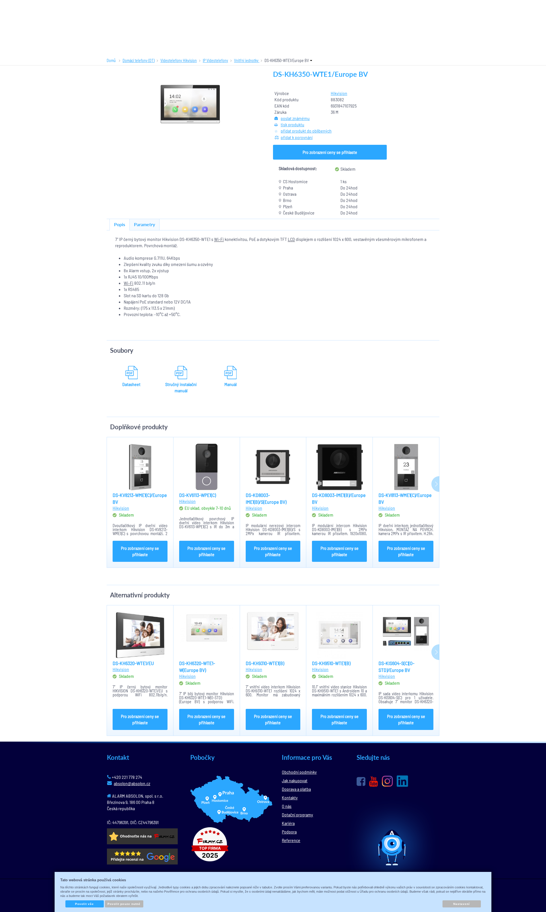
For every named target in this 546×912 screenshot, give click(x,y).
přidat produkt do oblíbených (306, 130)
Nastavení (461, 903)
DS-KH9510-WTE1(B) (331, 663)
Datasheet (131, 384)
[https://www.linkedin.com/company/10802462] (402, 781)
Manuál (230, 384)
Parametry (144, 224)
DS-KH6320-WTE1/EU (133, 663)
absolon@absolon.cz (132, 783)
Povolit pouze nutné (123, 903)
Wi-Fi (219, 239)
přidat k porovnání (297, 137)
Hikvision (339, 93)
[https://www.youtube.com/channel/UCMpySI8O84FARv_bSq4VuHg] (373, 781)
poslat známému (295, 118)
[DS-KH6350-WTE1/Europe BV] (190, 104)
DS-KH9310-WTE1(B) (265, 663)
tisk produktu (292, 124)
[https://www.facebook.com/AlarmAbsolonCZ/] (361, 781)
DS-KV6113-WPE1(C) (197, 495)
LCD (291, 239)
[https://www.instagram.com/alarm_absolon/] (387, 781)
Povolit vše (84, 903)
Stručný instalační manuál (181, 387)
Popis (119, 224)
